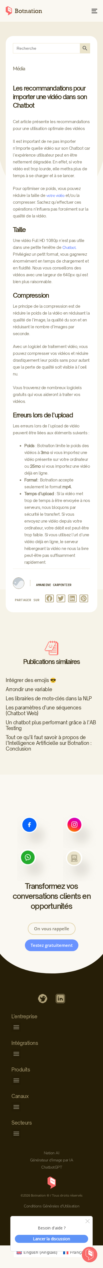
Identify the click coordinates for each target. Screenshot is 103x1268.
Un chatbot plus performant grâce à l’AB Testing (51, 725)
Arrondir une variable (29, 689)
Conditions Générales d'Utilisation (51, 1206)
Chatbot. (69, 247)
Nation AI (52, 1153)
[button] (49, 598)
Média (19, 68)
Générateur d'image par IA (51, 1160)
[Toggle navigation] (82, 11)
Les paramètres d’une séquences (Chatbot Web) (43, 710)
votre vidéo (55, 195)
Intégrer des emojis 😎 (31, 680)
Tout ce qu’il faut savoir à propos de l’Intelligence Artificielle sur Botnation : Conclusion (49, 743)
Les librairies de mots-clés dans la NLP (49, 698)
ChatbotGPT (51, 1167)
